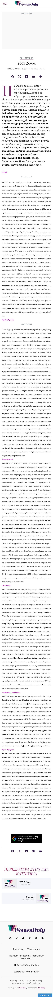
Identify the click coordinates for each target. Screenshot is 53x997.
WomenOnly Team (17, 69)
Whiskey (41, 988)
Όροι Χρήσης (33, 949)
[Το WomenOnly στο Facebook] (10, 938)
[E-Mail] (33, 77)
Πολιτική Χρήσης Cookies (26, 965)
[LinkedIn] (26, 77)
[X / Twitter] (19, 77)
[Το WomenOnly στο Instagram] (17, 938)
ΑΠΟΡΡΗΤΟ (46, 995)
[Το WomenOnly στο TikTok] (23, 938)
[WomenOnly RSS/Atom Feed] (43, 938)
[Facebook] (12, 77)
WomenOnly (26, 929)
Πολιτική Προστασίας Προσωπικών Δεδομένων (26, 957)
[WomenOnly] (26, 4)
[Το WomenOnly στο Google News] (36, 938)
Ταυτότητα (18, 949)
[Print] (40, 77)
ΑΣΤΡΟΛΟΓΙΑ (26, 58)
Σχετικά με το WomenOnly (26, 971)
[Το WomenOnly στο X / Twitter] (30, 938)
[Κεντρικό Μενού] (5, 4)
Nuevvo (22, 988)
